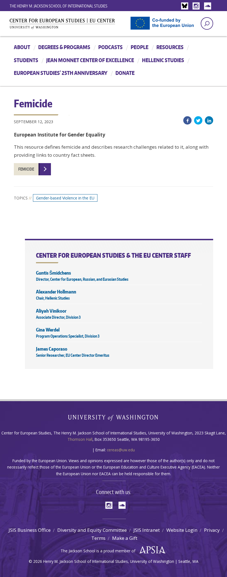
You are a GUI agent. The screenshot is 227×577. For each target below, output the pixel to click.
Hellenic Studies (163, 60)
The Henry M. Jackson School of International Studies (58, 6)
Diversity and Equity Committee (92, 530)
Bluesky (186, 6)
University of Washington (113, 419)
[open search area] (207, 23)
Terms (98, 538)
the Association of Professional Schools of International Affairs (151, 550)
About (22, 47)
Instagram (197, 6)
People (139, 47)
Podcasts (110, 47)
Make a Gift (124, 538)
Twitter (198, 120)
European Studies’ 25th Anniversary (60, 72)
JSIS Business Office (30, 530)
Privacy (212, 530)
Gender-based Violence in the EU (65, 198)
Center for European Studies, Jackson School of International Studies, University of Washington (72, 25)
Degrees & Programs (64, 47)
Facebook (187, 120)
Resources (170, 47)
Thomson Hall (80, 439)
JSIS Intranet (146, 530)
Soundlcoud (208, 6)
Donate (125, 72)
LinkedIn (209, 120)
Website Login (181, 530)
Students (26, 60)
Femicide (26, 169)
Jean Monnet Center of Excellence (90, 60)
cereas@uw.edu (121, 449)
